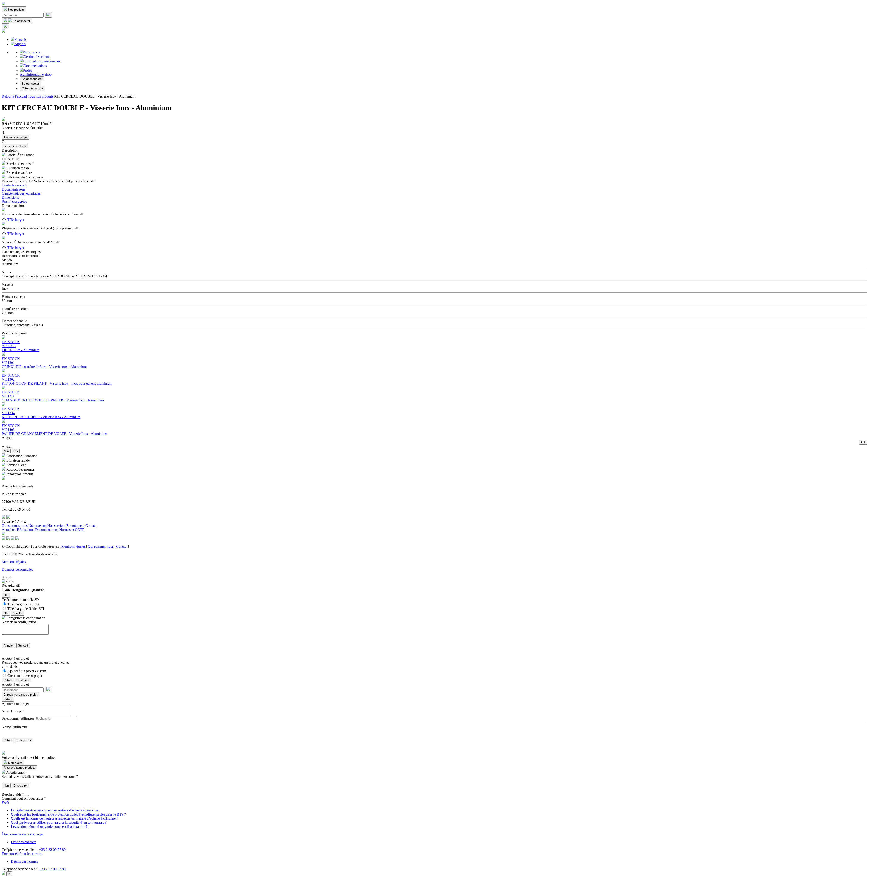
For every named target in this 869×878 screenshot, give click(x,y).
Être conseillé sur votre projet (22, 834)
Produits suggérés (14, 201)
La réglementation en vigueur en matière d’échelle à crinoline (54, 810)
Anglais (20, 44)
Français (20, 39)
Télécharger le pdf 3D (23, 604)
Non (6, 451)
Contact (90, 525)
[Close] (27, 795)
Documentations (35, 66)
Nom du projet (12, 711)
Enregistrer (24, 740)
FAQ (5, 802)
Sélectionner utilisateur (18, 718)
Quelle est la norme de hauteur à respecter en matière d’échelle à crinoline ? (64, 818)
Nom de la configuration (19, 622)
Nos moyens (37, 525)
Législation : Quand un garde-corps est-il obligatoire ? (49, 826)
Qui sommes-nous (15, 525)
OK (863, 442)
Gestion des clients (37, 57)
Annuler (17, 613)
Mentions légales (73, 546)
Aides (28, 70)
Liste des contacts (23, 842)
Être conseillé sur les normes (22, 854)
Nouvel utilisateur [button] (14, 727)
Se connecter (30, 83)
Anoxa (7, 438)
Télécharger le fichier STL (26, 609)
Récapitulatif (11, 585)
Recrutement (75, 525)
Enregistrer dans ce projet (20, 694)
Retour (8, 680)
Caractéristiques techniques (21, 193)
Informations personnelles (42, 61)
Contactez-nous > (14, 185)
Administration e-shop (36, 74)
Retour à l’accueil (14, 96)
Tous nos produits (40, 96)
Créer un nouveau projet (24, 676)
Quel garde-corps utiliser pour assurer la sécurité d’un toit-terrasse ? (59, 822)
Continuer (23, 680)
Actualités (9, 530)
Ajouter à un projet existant (26, 671)
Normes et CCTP (71, 530)
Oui (15, 451)
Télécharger (15, 220)
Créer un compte (32, 88)
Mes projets (32, 52)
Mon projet (14, 763)
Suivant (23, 645)
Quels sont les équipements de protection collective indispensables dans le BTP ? (68, 814)
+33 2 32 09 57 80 (52, 850)
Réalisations (25, 530)
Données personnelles (17, 569)
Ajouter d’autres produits (20, 767)
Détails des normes (24, 861)
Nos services (56, 525)
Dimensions (10, 197)
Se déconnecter (32, 79)
